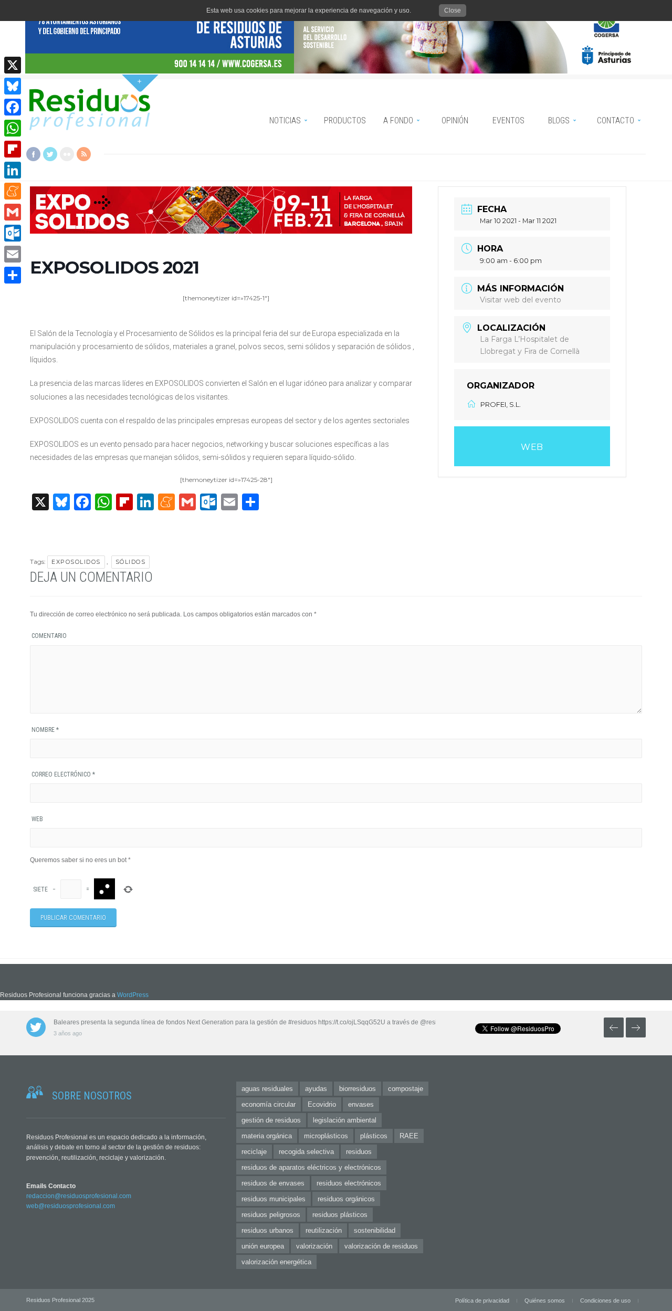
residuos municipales (274, 1199)
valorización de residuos (381, 1246)
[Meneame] (12, 191)
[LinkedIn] (12, 170)
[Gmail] (12, 212)
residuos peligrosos (271, 1215)
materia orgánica (267, 1136)
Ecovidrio (322, 1104)
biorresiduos (357, 1089)
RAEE (409, 1136)
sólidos (131, 561)
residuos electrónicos (349, 1183)
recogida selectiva (306, 1152)
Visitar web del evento (520, 300)
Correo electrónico (63, 774)
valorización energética (276, 1262)
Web (37, 819)
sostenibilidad (374, 1230)
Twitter (50, 154)
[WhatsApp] (12, 128)
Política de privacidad (482, 1300)
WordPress (133, 995)
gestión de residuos (271, 1120)
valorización (314, 1246)
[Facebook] (12, 107)
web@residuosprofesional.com (70, 1206)
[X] (12, 65)
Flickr (67, 154)
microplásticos (326, 1136)
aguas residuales (267, 1089)
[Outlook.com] (12, 233)
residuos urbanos (267, 1230)
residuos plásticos (340, 1215)
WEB (532, 447)
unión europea (263, 1246)
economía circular (269, 1104)
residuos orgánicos (346, 1199)
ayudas (316, 1089)
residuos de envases (273, 1183)
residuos (359, 1152)
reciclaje (254, 1152)
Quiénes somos (544, 1300)
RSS (84, 154)
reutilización (324, 1230)
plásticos (373, 1136)
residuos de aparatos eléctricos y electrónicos (311, 1167)
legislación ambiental (344, 1120)
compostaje (405, 1089)
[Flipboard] (12, 149)
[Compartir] (12, 275)
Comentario (49, 635)
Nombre (45, 729)
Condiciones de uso (605, 1300)
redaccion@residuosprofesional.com (78, 1196)
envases (361, 1104)
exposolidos (76, 561)
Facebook (33, 154)
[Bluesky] (12, 86)
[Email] (12, 254)
